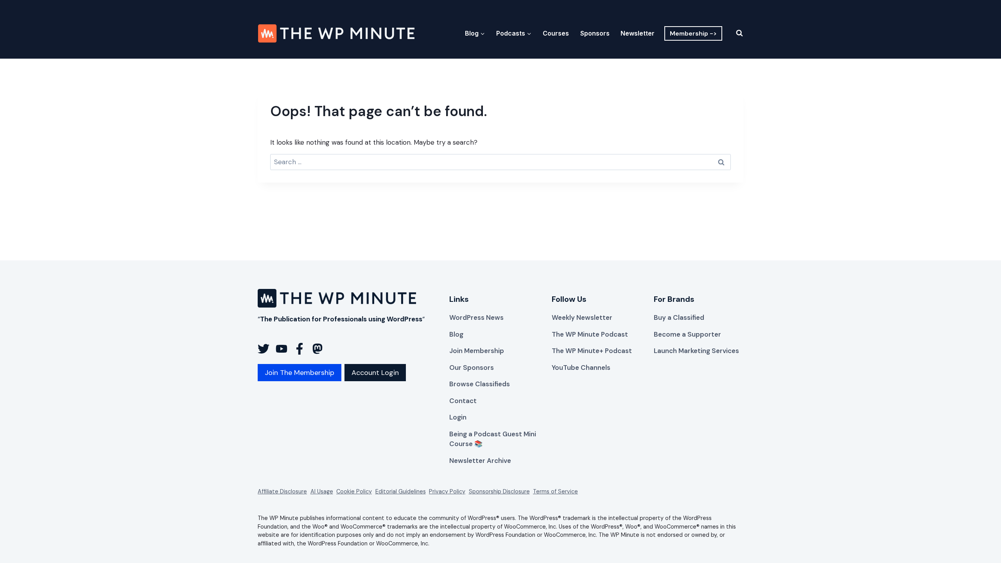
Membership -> (693, 33)
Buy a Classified (679, 317)
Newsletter (638, 33)
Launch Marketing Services (696, 350)
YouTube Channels (581, 367)
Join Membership (476, 350)
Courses (556, 33)
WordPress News (476, 317)
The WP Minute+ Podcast (592, 350)
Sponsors (595, 33)
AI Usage (321, 491)
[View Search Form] (734, 33)
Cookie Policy (354, 491)
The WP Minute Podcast (590, 334)
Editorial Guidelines (400, 491)
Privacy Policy (447, 491)
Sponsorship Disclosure (499, 491)
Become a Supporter (687, 334)
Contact (463, 400)
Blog (456, 334)
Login (457, 417)
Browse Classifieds (479, 384)
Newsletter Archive (480, 460)
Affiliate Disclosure (282, 491)
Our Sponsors (471, 367)
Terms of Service (555, 491)
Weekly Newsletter (582, 317)
